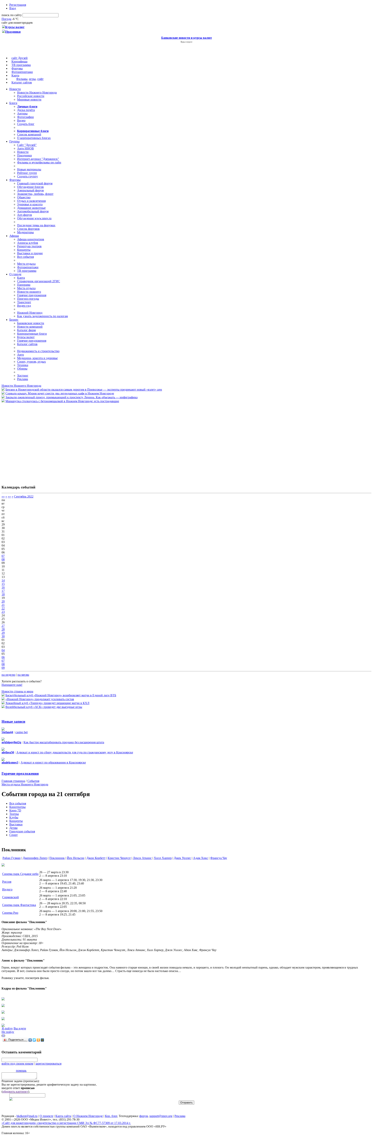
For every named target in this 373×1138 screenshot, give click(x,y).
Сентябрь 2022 (23, 496)
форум (143, 1116)
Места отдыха (26, 263)
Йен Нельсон (75, 858)
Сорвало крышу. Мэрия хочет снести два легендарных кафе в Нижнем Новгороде (59, 393)
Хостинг (22, 375)
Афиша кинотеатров (30, 239)
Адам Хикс (200, 858)
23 (3, 611)
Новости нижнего (29, 291)
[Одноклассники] (38, 1039)
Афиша (14, 235)
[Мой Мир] (42, 1039)
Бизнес (13, 319)
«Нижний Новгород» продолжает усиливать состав (39, 699)
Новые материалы (29, 169)
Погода (6, 19)
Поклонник (57, 858)
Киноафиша (19, 61)
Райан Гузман (12, 858)
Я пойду (7, 1028)
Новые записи (13, 721)
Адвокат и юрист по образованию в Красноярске (53, 762)
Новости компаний (30, 326)
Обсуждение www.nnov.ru (34, 218)
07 (3, 556)
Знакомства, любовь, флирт (35, 193)
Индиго (7, 889)
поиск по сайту (12, 15)
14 (3, 580)
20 (3, 601)
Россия (6, 881)
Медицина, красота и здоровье (37, 358)
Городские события (22, 831)
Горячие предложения (31, 295)
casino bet (21, 732)
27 (3, 625)
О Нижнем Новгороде (88, 1116)
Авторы (22, 113)
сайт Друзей (19, 58)
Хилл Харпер (163, 858)
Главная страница (13, 781)
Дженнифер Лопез (35, 858)
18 (3, 594)
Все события (25, 256)
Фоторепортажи (22, 72)
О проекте (46, 1116)
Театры (14, 814)
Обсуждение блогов (30, 187)
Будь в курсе (186, 42)
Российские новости (30, 96)
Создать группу (27, 176)
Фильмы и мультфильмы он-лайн (39, 162)
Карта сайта (63, 1116)
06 (3, 657)
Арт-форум (24, 214)
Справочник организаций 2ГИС (38, 281)
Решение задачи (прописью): (20, 1081)
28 (3, 629)
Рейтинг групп (27, 173)
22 (3, 608)
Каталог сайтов (21, 82)
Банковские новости (30, 323)
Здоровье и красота (30, 204)
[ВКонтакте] (30, 1039)
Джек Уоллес (182, 858)
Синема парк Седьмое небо (20, 874)
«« (3, 496)
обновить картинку (15, 1091)
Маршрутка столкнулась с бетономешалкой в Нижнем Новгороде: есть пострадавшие (62, 401)
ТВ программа (21, 65)
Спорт (13, 835)
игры (32, 79)
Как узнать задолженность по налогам (42, 316)
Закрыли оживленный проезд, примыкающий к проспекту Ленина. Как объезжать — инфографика (71, 397)
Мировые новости (29, 99)
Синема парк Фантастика (19, 905)
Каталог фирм (26, 330)
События (33, 781)
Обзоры (22, 368)
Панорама (23, 284)
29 (3, 632)
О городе (15, 274)
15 (3, 584)
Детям (13, 828)
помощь (21, 1070)
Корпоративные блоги (32, 333)
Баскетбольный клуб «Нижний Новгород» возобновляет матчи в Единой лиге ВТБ (60, 695)
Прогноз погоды (28, 298)
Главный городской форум (34, 183)
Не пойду (8, 1032)
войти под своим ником (17, 1063)
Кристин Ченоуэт (119, 858)
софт (40, 79)
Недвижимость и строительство (38, 351)
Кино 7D (15, 810)
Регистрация (17, 4)
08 (3, 559)
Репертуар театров (29, 246)
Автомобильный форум (33, 211)
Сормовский (10, 897)
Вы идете (20, 1028)
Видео (21, 120)
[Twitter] (34, 1039)
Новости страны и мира (17, 691)
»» (9, 496)
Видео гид (24, 305)
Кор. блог (111, 1116)
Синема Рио (10, 912)
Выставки (16, 824)
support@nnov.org (160, 1116)
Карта (15, 75)
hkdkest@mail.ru (27, 1116)
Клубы (13, 817)
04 (3, 650)
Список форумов (28, 228)
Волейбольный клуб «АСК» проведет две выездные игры (43, 707)
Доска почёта (26, 110)
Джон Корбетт (95, 858)
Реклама (22, 379)
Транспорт (24, 302)
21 (3, 604)
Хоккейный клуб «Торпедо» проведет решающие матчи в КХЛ (47, 703)
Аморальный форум (30, 190)
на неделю (8, 674)
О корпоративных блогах (34, 138)
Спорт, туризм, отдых (31, 361)
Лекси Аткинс (142, 858)
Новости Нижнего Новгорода (37, 92)
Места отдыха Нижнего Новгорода (25, 784)
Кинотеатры (17, 807)
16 (3, 587)
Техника (22, 365)
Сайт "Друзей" (27, 145)
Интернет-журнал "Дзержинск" (38, 159)
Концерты (24, 249)
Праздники (24, 155)
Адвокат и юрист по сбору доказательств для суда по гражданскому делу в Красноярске (74, 752)
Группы (14, 141)
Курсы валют (26, 337)
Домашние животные (31, 207)
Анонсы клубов (27, 242)
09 (3, 667)
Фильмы (21, 79)
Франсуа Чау (218, 858)
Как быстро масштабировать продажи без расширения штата (64, 742)
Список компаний (29, 134)
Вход (12, 8)
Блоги (13, 103)
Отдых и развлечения (31, 200)
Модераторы (25, 232)
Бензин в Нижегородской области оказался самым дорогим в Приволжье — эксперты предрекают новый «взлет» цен (83, 389)
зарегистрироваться (48, 1063)
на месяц (23, 674)
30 (3, 636)
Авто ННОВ (25, 148)
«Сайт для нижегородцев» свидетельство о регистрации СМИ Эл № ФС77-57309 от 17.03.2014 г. (66, 1123)
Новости (15, 89)
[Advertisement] (25, 442)
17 (3, 590)
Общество (24, 197)
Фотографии (25, 117)
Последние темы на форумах (36, 225)
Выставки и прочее (30, 253)
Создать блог (25, 124)
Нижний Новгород (29, 312)
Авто (20, 354)
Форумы (17, 68)
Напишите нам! (12, 684)
